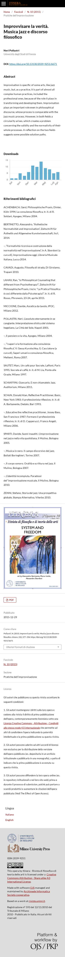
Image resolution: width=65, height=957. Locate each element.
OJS (32, 887)
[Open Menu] (3, 3)
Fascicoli (18, 11)
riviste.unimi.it (37, 901)
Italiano (9, 814)
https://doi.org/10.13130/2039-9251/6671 (33, 63)
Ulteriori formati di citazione (20, 647)
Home (7, 11)
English (9, 819)
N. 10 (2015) (34, 11)
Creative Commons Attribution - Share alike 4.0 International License (31, 878)
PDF (11, 600)
